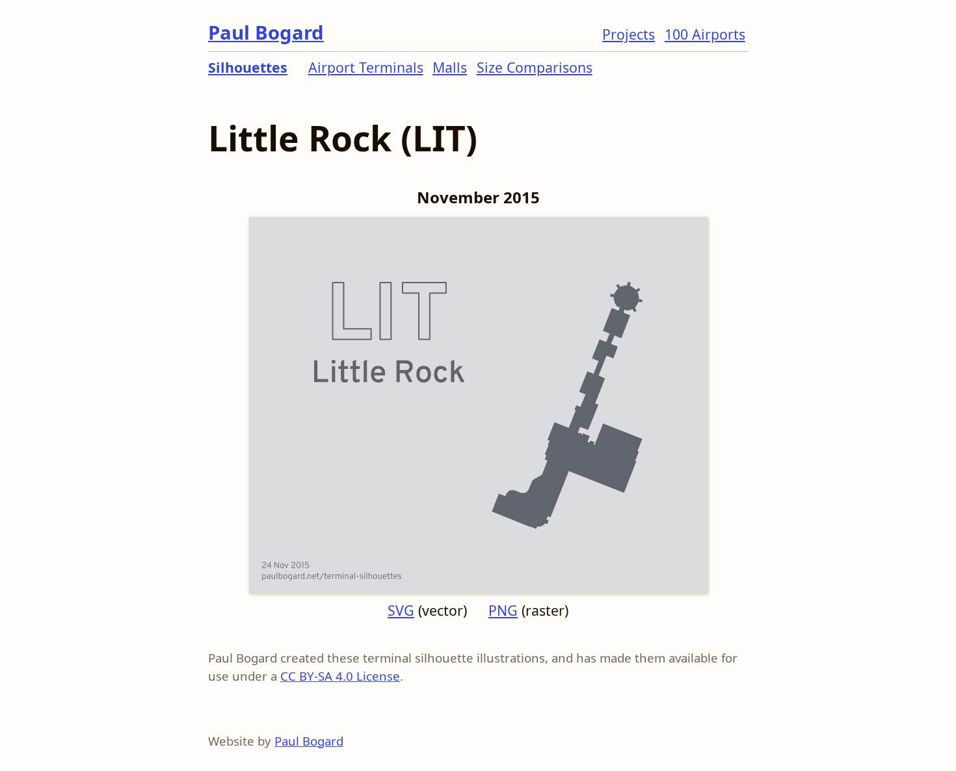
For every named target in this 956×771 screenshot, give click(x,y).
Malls (449, 67)
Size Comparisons (534, 67)
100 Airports (705, 34)
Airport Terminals (365, 67)
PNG (503, 610)
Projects (628, 34)
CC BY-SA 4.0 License (340, 676)
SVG (401, 610)
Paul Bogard (266, 32)
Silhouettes (247, 67)
